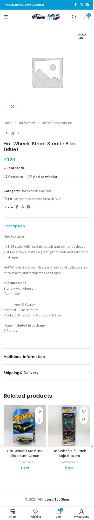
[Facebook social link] (75, 5)
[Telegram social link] (87, 5)
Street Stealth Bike (46, 199)
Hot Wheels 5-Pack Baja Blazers (69, 453)
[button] (39, 419)
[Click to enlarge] (12, 106)
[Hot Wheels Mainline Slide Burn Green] (25, 426)
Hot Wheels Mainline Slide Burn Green (24, 453)
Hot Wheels (27, 123)
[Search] (74, 17)
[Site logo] (47, 16)
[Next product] (18, 133)
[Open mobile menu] (6, 17)
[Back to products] (12, 133)
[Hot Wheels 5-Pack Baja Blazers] (69, 426)
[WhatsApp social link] (81, 5)
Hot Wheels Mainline (56, 123)
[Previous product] (6, 133)
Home (8, 123)
